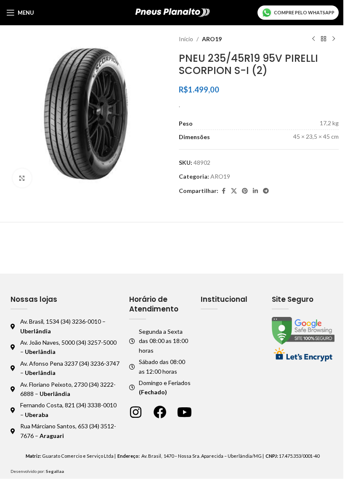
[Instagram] (135, 412)
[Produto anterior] (313, 39)
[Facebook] (160, 412)
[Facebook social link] (223, 191)
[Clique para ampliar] (22, 178)
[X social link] (233, 191)
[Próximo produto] (334, 39)
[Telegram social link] (265, 191)
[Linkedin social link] (255, 191)
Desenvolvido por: (37, 471)
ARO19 (212, 38)
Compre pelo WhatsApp (304, 12)
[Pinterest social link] (244, 191)
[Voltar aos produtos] (323, 39)
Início (186, 38)
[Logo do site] (172, 12)
